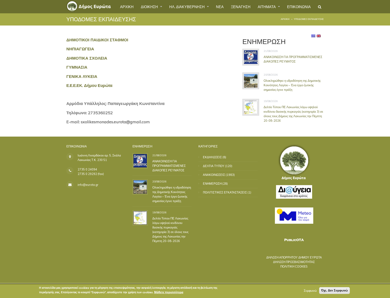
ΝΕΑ (220, 6)
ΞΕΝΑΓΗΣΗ (241, 6)
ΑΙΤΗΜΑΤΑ (267, 6)
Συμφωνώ (310, 290)
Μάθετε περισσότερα (168, 292)
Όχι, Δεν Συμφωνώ (334, 290)
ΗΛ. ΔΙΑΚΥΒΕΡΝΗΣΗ (187, 6)
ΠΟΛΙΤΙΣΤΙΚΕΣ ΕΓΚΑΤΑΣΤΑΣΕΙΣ (225, 192)
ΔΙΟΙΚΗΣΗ (150, 6)
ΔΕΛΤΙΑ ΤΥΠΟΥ (213, 166)
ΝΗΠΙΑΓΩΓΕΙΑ (80, 48)
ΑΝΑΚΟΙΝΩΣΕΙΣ (214, 175)
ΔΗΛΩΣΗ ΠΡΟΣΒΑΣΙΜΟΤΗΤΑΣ (294, 262)
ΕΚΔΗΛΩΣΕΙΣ (212, 157)
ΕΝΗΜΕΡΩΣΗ (212, 183)
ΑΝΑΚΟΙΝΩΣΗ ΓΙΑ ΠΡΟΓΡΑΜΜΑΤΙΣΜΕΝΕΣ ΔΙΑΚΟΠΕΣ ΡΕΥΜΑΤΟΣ (293, 59)
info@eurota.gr (88, 184)
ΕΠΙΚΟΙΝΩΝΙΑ (299, 6)
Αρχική (285, 19)
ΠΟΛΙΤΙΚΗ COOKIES (294, 266)
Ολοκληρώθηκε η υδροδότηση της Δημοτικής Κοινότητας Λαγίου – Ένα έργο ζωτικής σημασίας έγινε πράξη (292, 85)
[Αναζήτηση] (320, 7)
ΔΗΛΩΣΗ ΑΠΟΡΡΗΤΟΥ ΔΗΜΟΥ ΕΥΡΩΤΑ (294, 257)
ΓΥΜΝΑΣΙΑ (76, 67)
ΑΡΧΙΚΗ (127, 6)
